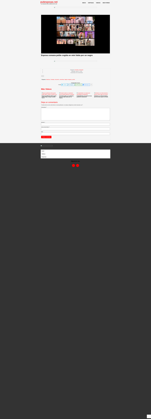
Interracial (81, 69)
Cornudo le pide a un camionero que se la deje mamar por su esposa (66, 96)
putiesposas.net (49, 2)
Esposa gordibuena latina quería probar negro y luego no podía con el (49, 96)
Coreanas (52, 79)
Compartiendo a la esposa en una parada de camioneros (84, 96)
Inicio (84, 2)
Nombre (43, 122)
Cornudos (77, 69)
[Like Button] (42, 76)
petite (73, 79)
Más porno (106, 2)
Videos (98, 2)
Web (42, 131)
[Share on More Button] (91, 85)
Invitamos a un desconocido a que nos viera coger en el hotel (101, 96)
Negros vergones (68, 79)
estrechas (62, 79)
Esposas (91, 2)
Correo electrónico (45, 127)
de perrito (57, 79)
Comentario (44, 107)
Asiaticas (48, 79)
